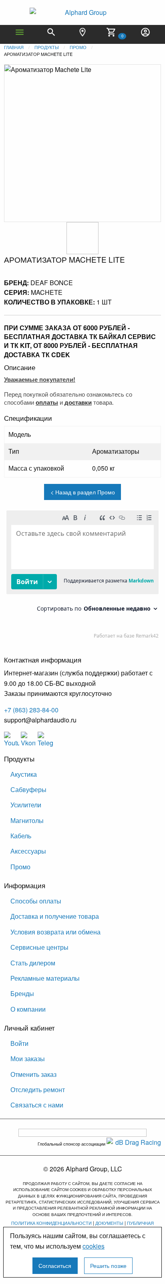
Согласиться (54, 1265)
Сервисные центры (39, 947)
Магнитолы (27, 820)
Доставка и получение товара (54, 916)
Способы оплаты (35, 900)
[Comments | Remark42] (82, 576)
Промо (78, 47)
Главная (14, 47)
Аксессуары (28, 851)
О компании (28, 1009)
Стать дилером (32, 962)
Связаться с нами (36, 1104)
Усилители (25, 804)
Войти (19, 1043)
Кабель (20, 835)
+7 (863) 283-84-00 (31, 709)
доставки (78, 402)
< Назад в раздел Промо (82, 492)
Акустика (23, 774)
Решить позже (108, 1265)
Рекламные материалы (45, 978)
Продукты (46, 47)
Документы (109, 1223)
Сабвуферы (28, 789)
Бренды (22, 993)
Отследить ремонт (37, 1089)
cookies (93, 1246)
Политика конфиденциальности (51, 1223)
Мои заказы (27, 1058)
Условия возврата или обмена (55, 931)
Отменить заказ (33, 1074)
